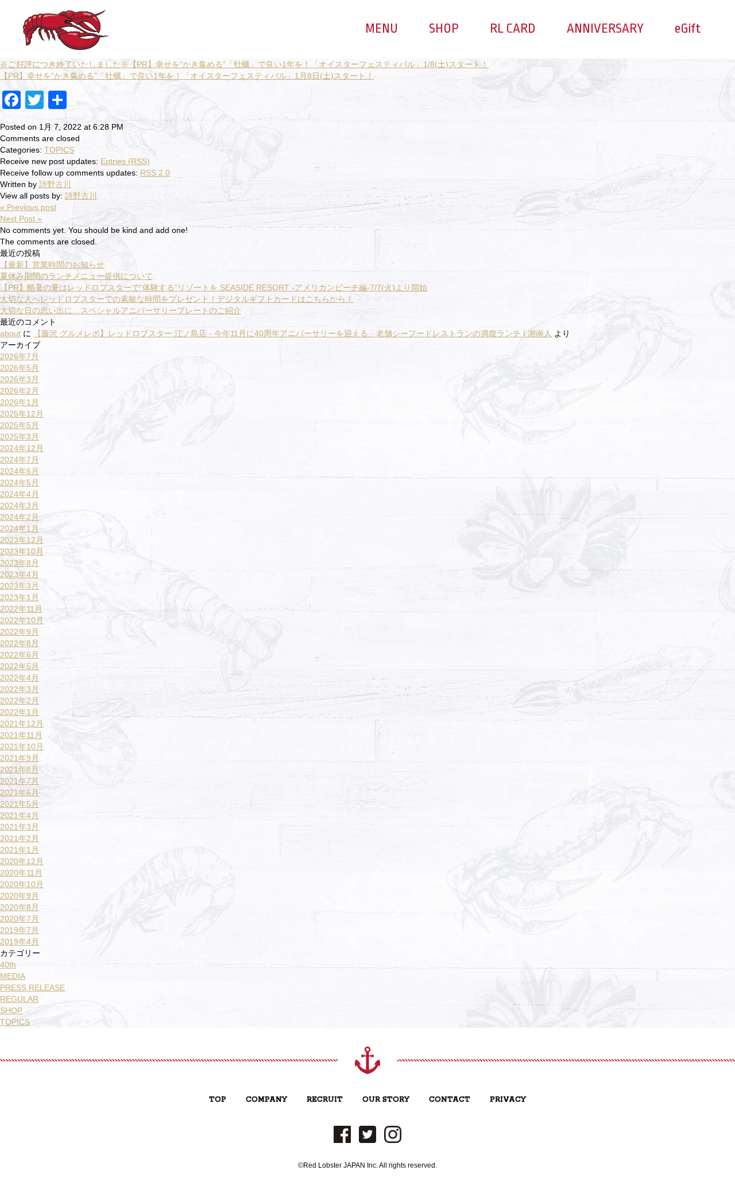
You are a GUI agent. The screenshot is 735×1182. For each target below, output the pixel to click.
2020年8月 (19, 907)
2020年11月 (21, 872)
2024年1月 (19, 528)
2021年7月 (19, 781)
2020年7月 (19, 918)
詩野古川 (55, 184)
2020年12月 (22, 861)
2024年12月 (22, 448)
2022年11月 (21, 608)
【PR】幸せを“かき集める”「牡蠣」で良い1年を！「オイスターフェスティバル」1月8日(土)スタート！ (187, 75)
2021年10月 (22, 746)
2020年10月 (22, 884)
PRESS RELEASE (32, 987)
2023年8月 (19, 562)
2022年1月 (19, 712)
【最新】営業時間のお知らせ (52, 264)
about (10, 333)
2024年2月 (19, 517)
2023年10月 (22, 551)
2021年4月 (19, 815)
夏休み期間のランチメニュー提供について (76, 276)
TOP (217, 1099)
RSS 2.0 (155, 172)
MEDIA (12, 976)
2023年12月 (22, 540)
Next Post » (21, 218)
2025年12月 (22, 413)
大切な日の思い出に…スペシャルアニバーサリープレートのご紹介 (120, 310)
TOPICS (59, 149)
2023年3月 (19, 585)
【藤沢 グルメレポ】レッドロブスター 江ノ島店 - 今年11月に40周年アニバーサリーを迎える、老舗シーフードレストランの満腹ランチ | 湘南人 (292, 333)
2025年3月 (19, 436)
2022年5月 (19, 666)
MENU (381, 28)
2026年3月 (19, 379)
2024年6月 (19, 471)
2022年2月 (19, 700)
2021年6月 (19, 792)
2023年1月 (19, 597)
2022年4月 (19, 677)
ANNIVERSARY (605, 28)
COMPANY (266, 1099)
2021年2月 (19, 838)
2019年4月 (19, 941)
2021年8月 (19, 769)
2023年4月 (19, 574)
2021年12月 (22, 723)
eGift (688, 28)
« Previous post (28, 207)
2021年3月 (19, 826)
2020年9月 (19, 895)
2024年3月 (19, 505)
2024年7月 (19, 459)
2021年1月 (19, 849)
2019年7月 (19, 930)
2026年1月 (19, 402)
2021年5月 (19, 803)
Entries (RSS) (125, 161)
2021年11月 (21, 735)
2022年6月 (19, 654)
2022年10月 (22, 620)
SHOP (444, 28)
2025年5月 (19, 425)
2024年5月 (19, 482)
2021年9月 (19, 758)
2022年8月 (19, 643)
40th (8, 964)
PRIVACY (508, 1099)
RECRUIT (325, 1099)
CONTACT (449, 1099)
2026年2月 (19, 390)
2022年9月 (19, 631)
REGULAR (19, 999)
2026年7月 (19, 356)
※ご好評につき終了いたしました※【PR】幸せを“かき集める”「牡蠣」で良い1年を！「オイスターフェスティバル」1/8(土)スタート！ (244, 64)
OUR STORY (385, 1099)
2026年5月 (19, 367)
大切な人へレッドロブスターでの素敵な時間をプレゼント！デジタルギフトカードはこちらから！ (177, 299)
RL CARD (513, 28)
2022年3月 (19, 689)
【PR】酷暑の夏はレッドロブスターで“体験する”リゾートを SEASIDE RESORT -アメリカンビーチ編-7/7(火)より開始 (213, 287)
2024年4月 (19, 494)
